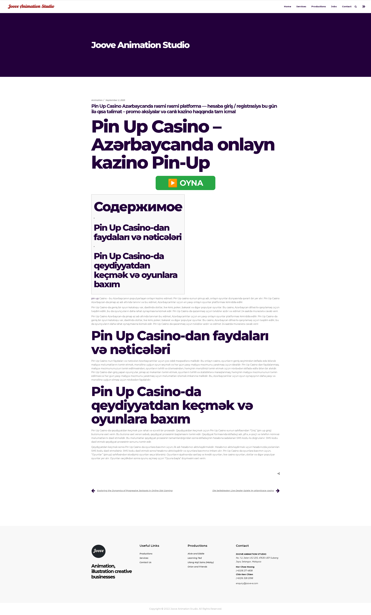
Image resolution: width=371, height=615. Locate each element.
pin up (95, 298)
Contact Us (145, 562)
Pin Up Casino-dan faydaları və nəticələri (137, 232)
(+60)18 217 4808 (244, 570)
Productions (146, 553)
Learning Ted (195, 558)
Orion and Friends (197, 566)
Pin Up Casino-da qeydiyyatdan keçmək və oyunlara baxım (135, 270)
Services (144, 558)
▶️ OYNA (185, 183)
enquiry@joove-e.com (247, 583)
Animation (97, 100)
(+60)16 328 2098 (244, 578)
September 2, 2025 (115, 100)
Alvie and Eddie (196, 553)
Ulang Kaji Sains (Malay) (201, 562)
